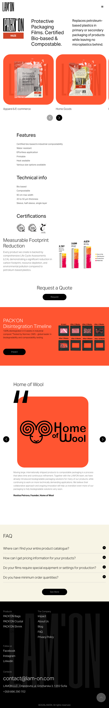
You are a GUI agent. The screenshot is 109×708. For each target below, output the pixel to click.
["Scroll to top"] (101, 697)
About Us (43, 621)
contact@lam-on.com (28, 678)
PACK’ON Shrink (12, 626)
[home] (9, 6)
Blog (40, 626)
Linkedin (8, 661)
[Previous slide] (6, 439)
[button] (102, 7)
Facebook (9, 650)
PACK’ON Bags (12, 616)
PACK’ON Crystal (13, 621)
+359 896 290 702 (14, 691)
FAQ (40, 632)
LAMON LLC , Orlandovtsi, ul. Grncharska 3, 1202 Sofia (35, 686)
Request (54, 297)
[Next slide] (59, 118)
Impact (14, 351)
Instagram (9, 656)
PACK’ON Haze (12, 631)
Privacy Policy (46, 637)
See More (54, 591)
